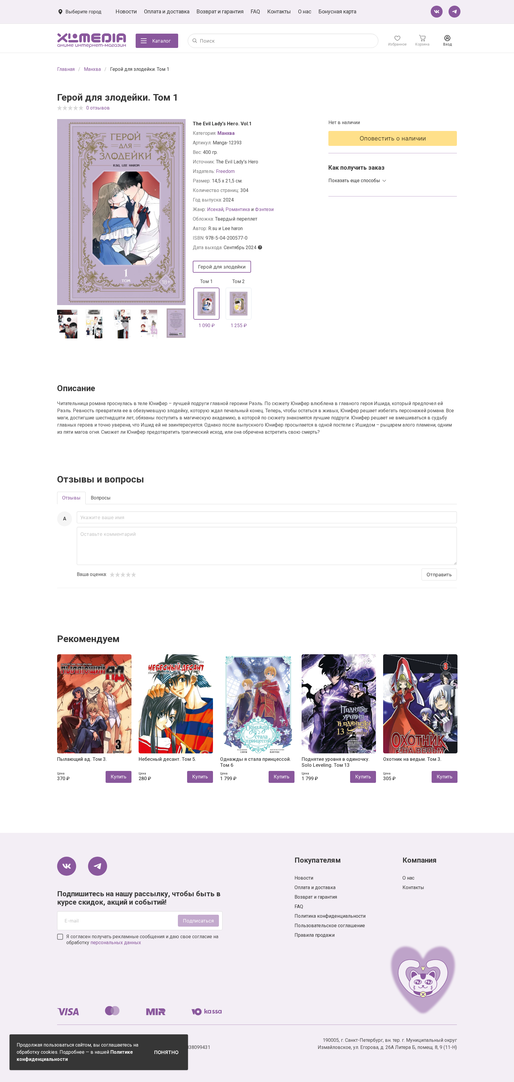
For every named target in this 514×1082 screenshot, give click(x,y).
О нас (304, 11)
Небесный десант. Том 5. (167, 759)
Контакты (279, 11)
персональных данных (115, 942)
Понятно (166, 1052)
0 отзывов (98, 108)
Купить (118, 777)
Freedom (225, 171)
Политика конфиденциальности (330, 916)
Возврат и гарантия (220, 11)
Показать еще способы (354, 180)
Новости (126, 11)
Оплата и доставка (166, 11)
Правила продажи (314, 935)
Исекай (215, 209)
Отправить (439, 574)
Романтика (237, 209)
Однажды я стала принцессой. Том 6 (255, 762)
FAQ (255, 11)
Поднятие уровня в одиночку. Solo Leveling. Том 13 (335, 762)
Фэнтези (264, 209)
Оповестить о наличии (393, 138)
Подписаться (198, 921)
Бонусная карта (337, 11)
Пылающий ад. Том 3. (82, 759)
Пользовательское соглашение (329, 925)
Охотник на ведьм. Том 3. (412, 759)
